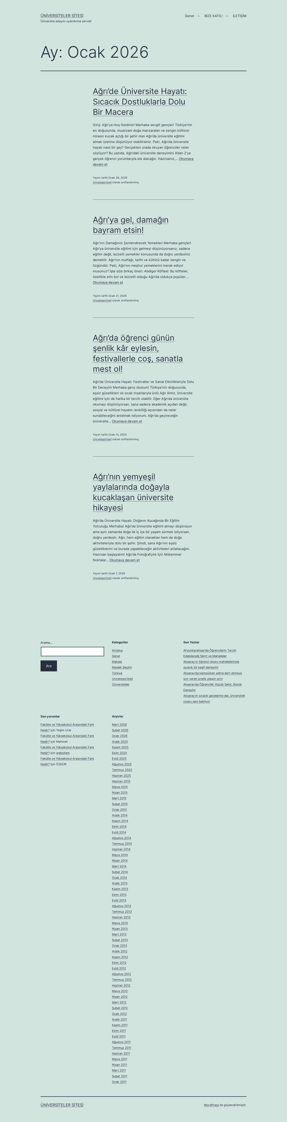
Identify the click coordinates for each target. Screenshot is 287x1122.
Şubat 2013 (120, 940)
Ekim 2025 (119, 753)
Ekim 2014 (119, 826)
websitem (63, 753)
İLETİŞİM (239, 16)
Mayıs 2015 (120, 787)
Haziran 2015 (121, 781)
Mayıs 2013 (120, 923)
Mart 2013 (119, 934)
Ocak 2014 (119, 877)
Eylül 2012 (119, 968)
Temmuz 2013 (122, 911)
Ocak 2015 (119, 809)
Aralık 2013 (119, 883)
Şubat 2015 (120, 804)
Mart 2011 (119, 1070)
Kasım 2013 (120, 889)
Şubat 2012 (120, 1008)
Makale (117, 661)
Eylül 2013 (119, 900)
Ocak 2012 (119, 1014)
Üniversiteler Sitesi (62, 15)
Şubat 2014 (120, 872)
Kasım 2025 (120, 747)
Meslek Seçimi (122, 667)
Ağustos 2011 (121, 1042)
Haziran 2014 (121, 849)
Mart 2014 (119, 866)
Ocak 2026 (119, 736)
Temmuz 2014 (122, 843)
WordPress (211, 1105)
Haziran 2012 (121, 985)
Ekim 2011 (119, 1030)
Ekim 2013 (119, 894)
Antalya (117, 650)
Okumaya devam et (108, 282)
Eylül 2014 (119, 832)
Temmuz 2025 (122, 770)
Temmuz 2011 (121, 1048)
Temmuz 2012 (122, 979)
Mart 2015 (119, 798)
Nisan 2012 (120, 996)
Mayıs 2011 (119, 1059)
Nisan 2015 (120, 792)
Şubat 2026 (120, 730)
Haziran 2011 (121, 1053)
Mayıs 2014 (120, 855)
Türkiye (117, 673)
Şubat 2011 (119, 1076)
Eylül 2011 (119, 1036)
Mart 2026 (119, 724)
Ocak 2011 (119, 1082)
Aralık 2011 (119, 1019)
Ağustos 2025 (122, 764)
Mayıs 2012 (120, 991)
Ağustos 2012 (121, 974)
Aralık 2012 (119, 951)
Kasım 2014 (120, 821)
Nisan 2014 (120, 860)
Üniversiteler (121, 684)
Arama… (46, 642)
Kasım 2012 (120, 957)
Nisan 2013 (120, 928)
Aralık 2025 (120, 741)
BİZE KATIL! (213, 16)
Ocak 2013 (119, 945)
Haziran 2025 (121, 775)
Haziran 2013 (121, 917)
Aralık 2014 (120, 815)
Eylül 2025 (119, 758)
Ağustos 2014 (121, 838)
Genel (189, 16)
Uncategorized (102, 182)
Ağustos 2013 (121, 906)
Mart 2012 (119, 1002)
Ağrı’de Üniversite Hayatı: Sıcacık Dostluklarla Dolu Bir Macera (140, 101)
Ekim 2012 (119, 962)
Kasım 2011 (120, 1025)
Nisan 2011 (119, 1064)
